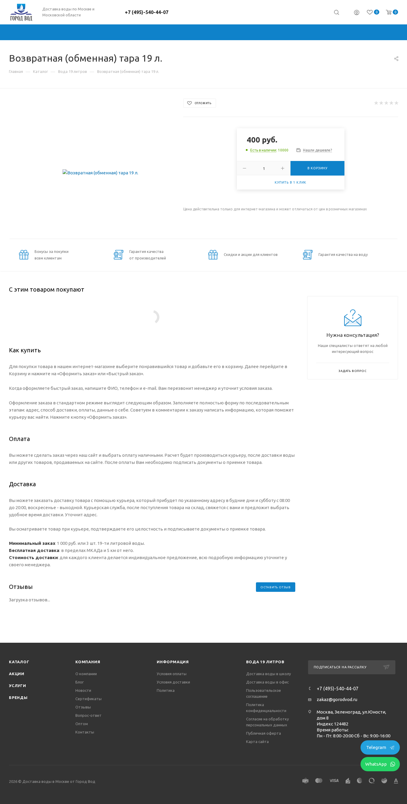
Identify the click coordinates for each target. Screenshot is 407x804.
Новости (83, 690)
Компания (87, 662)
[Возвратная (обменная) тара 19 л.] (100, 173)
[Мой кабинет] (356, 13)
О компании (86, 674)
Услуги (17, 685)
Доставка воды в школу (268, 674)
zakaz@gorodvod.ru (337, 699)
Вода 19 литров (265, 662)
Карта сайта (257, 741)
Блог (79, 682)
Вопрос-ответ (88, 715)
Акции (16, 674)
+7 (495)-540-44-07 (146, 12)
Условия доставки (173, 682)
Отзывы (83, 707)
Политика (166, 690)
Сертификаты (88, 699)
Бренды (18, 697)
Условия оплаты (172, 674)
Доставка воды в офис (267, 682)
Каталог (19, 662)
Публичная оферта (263, 733)
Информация (173, 662)
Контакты (84, 732)
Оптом (81, 724)
